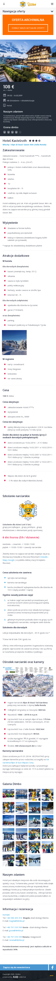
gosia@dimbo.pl (16, 930)
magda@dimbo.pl (16, 921)
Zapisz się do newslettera (16, 967)
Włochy (6, 144)
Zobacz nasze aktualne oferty (28, 28)
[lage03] (14, 342)
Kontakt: (7, 914)
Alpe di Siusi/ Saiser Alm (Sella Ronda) (28, 144)
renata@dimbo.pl (16, 940)
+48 (14, 918)
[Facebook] (52, 967)
